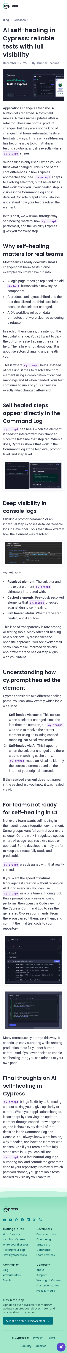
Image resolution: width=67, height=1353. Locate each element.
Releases (19, 20)
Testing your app (14, 1250)
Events (7, 1280)
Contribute (43, 1250)
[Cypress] (28, 6)
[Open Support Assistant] (61, 1347)
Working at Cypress (49, 1280)
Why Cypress (11, 1234)
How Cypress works (15, 1255)
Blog (6, 20)
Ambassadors (12, 1275)
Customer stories (47, 1285)
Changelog (43, 1239)
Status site (43, 1244)
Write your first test (15, 1244)
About (40, 1270)
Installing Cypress (14, 1239)
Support (41, 1275)
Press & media (45, 1291)
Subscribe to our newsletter (25, 1321)
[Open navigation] (62, 6)
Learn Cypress (45, 1255)
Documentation (46, 1234)
